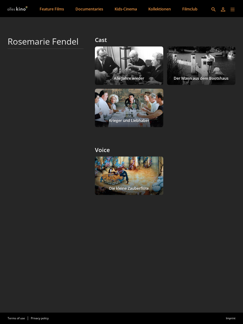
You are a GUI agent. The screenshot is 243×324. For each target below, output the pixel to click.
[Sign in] (223, 9)
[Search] (213, 9)
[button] (232, 9)
